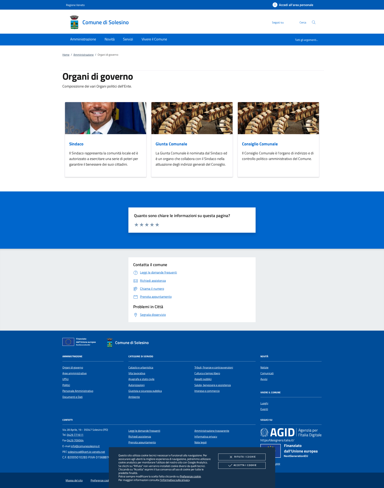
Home (65, 54)
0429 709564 (75, 440)
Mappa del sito (74, 480)
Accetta (245, 465)
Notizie (264, 367)
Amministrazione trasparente (211, 431)
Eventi (264, 409)
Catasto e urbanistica (140, 367)
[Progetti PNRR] (291, 452)
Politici (66, 385)
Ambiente (134, 397)
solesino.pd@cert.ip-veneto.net (86, 452)
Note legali (200, 442)
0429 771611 (75, 435)
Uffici (65, 379)
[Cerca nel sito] (313, 22)
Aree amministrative (74, 373)
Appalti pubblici (203, 379)
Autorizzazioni (136, 385)
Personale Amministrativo (77, 391)
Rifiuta (245, 457)
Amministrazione (83, 54)
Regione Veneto (75, 5)
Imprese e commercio (207, 391)
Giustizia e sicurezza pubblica (145, 391)
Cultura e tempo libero (207, 373)
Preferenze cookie (190, 476)
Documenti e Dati (72, 397)
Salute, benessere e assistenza (212, 385)
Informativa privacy (205, 436)
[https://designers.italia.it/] (291, 432)
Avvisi (263, 379)
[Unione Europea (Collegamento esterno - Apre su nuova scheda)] (80, 342)
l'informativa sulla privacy (175, 480)
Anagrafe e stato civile (141, 379)
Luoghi (264, 403)
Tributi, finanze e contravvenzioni (213, 367)
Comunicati (267, 373)
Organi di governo (72, 367)
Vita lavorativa (136, 373)
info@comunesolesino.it (85, 446)
